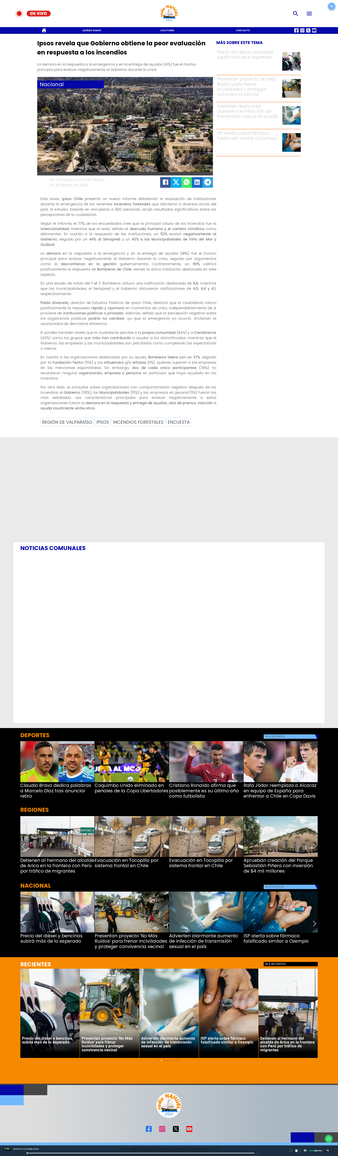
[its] (291, 124)
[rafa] (281, 781)
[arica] (57, 856)
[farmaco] (291, 151)
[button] (67, 422)
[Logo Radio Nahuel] (169, 22)
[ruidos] (291, 97)
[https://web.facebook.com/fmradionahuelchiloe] (148, 1131)
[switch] (298, 1150)
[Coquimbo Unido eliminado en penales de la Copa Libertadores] (132, 781)
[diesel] (291, 70)
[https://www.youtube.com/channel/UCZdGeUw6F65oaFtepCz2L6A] (189, 1131)
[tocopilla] (132, 856)
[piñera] (281, 856)
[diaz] (57, 781)
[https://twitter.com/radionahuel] (175, 1131)
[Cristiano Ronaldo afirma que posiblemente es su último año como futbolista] (206, 781)
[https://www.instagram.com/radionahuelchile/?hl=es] (162, 1131)
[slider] (27, 1153)
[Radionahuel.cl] (296, 13)
